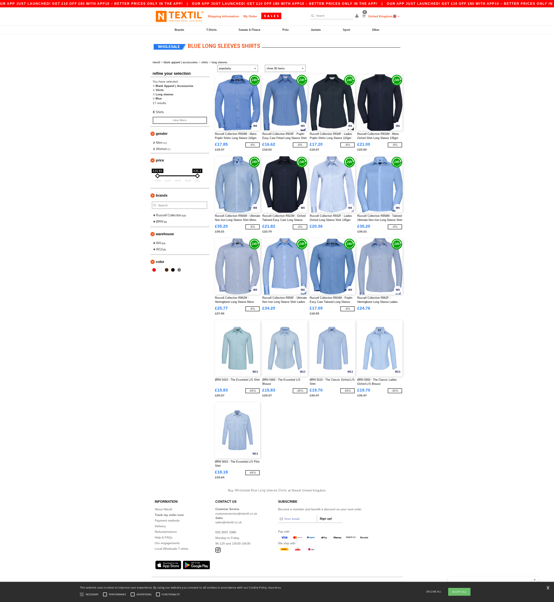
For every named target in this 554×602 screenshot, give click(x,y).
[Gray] (179, 270)
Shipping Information (223, 16)
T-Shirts (211, 29)
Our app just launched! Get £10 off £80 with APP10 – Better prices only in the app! (285, 3)
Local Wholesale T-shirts (171, 548)
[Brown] (167, 270)
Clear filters (180, 120)
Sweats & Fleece (249, 29)
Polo (285, 29)
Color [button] (160, 262)
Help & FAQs (163, 537)
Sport (346, 29)
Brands (179, 29)
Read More (274, 587)
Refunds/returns (166, 531)
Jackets (316, 29)
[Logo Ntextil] (179, 16)
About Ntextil (163, 509)
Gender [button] (161, 133)
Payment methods (167, 520)
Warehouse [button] (165, 234)
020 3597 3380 (225, 532)
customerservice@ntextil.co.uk (236, 513)
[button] (357, 16)
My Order (250, 16)
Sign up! (326, 518)
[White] (160, 270)
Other (375, 29)
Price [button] (160, 160)
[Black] (173, 270)
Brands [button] (161, 195)
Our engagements (167, 543)
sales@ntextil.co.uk (228, 522)
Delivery (160, 526)
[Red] (154, 270)
